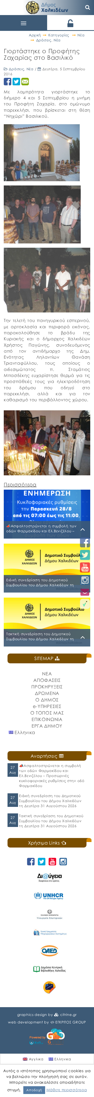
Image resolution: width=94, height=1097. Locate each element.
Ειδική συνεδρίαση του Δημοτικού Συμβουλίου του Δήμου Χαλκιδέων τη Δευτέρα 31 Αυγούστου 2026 (50, 801)
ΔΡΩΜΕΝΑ (47, 693)
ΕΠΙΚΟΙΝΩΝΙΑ (47, 719)
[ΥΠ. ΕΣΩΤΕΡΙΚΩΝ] (49, 914)
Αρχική (35, 35)
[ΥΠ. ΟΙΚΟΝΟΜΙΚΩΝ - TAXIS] (49, 932)
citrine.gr (68, 1014)
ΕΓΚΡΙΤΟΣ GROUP (70, 1022)
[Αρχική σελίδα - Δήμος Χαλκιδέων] (47, 7)
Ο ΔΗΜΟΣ (47, 699)
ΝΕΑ (47, 673)
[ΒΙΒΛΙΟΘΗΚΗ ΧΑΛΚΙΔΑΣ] (49, 969)
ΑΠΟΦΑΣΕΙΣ (46, 680)
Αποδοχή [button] (34, 1090)
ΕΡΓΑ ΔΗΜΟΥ (47, 726)
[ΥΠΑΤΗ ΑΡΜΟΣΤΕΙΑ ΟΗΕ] (49, 895)
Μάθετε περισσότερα (66, 1089)
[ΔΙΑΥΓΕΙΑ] (49, 877)
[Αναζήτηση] (87, 7)
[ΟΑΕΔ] (49, 950)
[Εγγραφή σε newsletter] (85, 592)
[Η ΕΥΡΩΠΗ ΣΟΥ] (49, 987)
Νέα (80, 35)
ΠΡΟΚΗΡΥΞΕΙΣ (47, 686)
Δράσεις (43, 40)
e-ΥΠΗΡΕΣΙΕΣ (47, 706)
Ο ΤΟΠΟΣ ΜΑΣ (47, 713)
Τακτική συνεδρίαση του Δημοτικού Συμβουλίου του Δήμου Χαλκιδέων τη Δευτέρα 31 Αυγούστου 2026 (51, 821)
